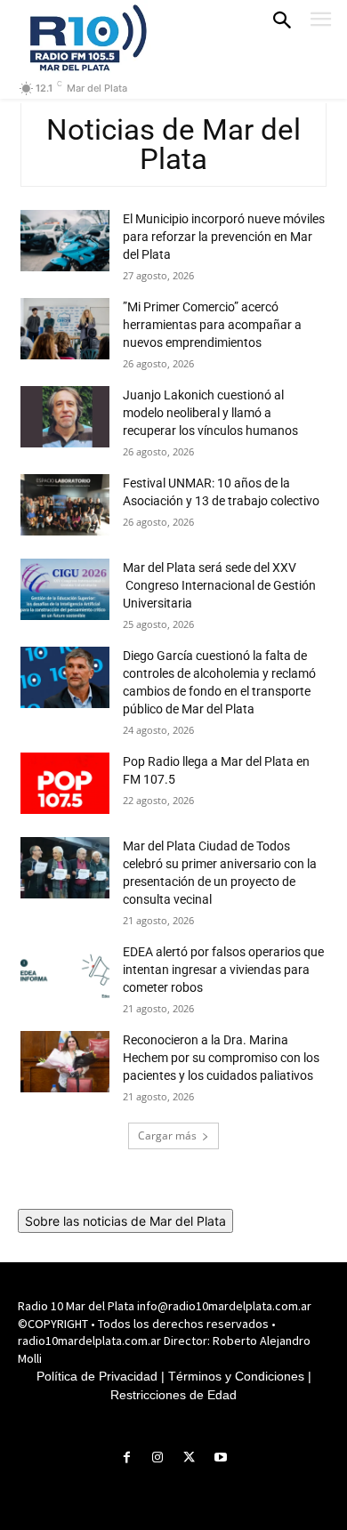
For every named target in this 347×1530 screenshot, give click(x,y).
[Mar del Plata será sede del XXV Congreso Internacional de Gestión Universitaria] (64, 589)
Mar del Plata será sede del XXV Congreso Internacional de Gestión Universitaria (219, 585)
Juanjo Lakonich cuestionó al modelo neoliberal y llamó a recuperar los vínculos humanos (210, 413)
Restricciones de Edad (173, 1395)
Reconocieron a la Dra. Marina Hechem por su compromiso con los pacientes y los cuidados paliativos (221, 1058)
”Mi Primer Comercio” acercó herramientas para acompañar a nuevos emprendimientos (212, 325)
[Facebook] (127, 1457)
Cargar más (167, 1135)
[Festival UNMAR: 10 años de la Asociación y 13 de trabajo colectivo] (64, 505)
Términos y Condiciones (236, 1376)
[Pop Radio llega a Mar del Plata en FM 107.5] (64, 783)
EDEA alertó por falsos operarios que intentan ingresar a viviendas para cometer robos (223, 969)
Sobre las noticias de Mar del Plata (125, 1220)
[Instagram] (158, 1457)
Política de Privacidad (96, 1376)
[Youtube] (220, 1457)
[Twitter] (189, 1457)
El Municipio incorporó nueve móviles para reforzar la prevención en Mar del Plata (224, 237)
